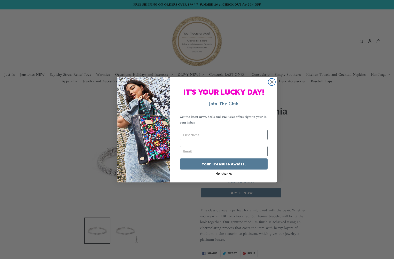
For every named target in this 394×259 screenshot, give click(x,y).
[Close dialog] (271, 82)
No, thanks (223, 173)
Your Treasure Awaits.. (224, 164)
